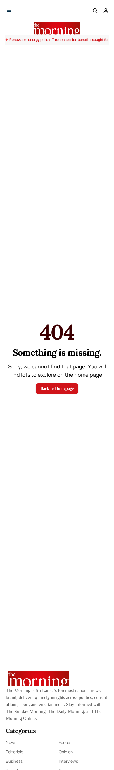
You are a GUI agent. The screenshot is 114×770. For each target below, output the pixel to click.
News (11, 742)
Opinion (66, 752)
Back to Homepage (57, 388)
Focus (64, 742)
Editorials (14, 752)
